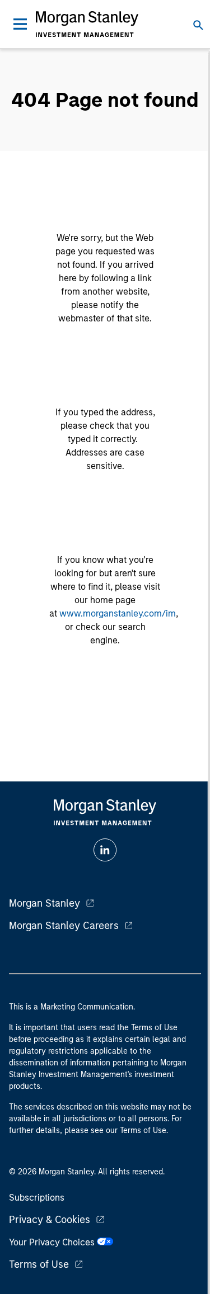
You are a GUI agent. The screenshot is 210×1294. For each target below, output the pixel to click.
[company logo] (87, 24)
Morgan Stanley (44, 903)
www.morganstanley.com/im (117, 613)
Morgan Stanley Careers (64, 925)
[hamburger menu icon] (20, 24)
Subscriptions (36, 1197)
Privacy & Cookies (49, 1220)
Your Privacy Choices (53, 1242)
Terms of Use (39, 1264)
